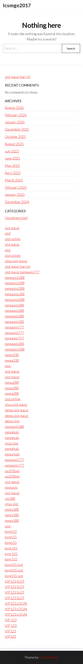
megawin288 (14, 305)
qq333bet (12, 471)
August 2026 (14, 107)
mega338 (12, 355)
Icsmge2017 (17, 5)
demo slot (12, 421)
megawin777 (14, 327)
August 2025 (14, 144)
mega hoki (12, 454)
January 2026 (15, 122)
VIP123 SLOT (15, 581)
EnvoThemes (49, 657)
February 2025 (16, 187)
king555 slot (14, 565)
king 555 (11, 548)
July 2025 (12, 151)
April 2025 (13, 173)
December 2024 (17, 202)
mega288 (12, 382)
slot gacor (12, 228)
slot (8, 233)
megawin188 (14, 426)
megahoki (12, 432)
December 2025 (17, 129)
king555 (11, 531)
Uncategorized (16, 218)
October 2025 (15, 136)
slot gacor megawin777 (22, 272)
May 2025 (12, 165)
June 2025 (12, 158)
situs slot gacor (16, 261)
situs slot (11, 443)
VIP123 (10, 631)
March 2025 (14, 180)
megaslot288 (15, 277)
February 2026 (16, 115)
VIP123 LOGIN (16, 603)
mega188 (12, 509)
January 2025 (15, 194)
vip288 (10, 498)
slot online (12, 239)
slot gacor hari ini (17, 77)
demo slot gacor (17, 410)
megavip (11, 487)
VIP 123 (11, 620)
